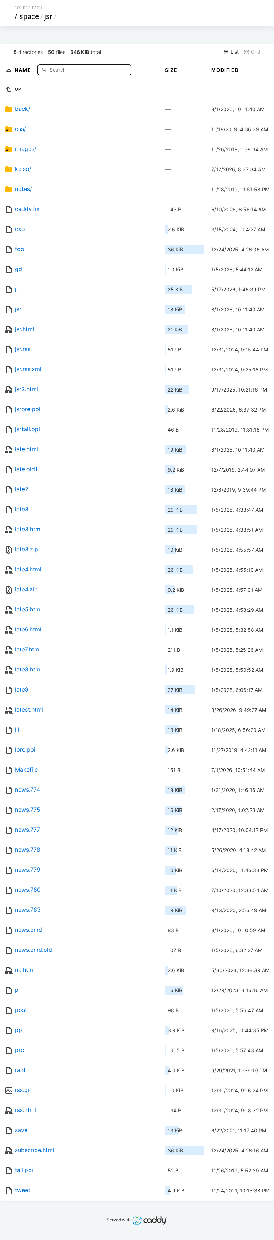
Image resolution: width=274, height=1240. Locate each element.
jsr (48, 16)
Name (23, 70)
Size (171, 70)
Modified (225, 70)
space (29, 16)
